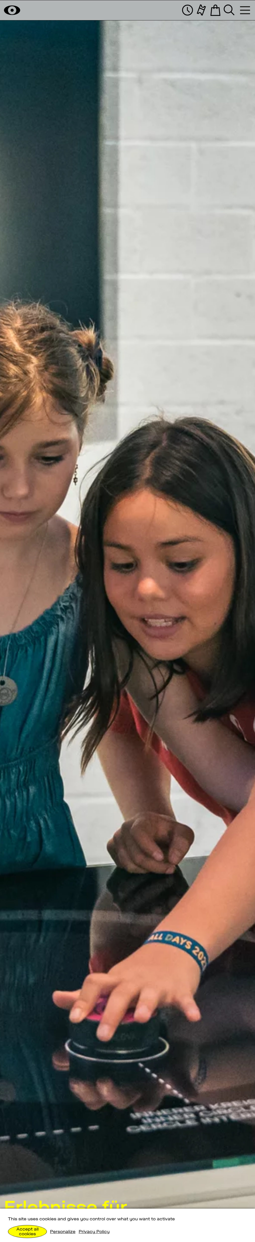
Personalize (62, 1231)
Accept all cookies (27, 1231)
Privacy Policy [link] (94, 1231)
